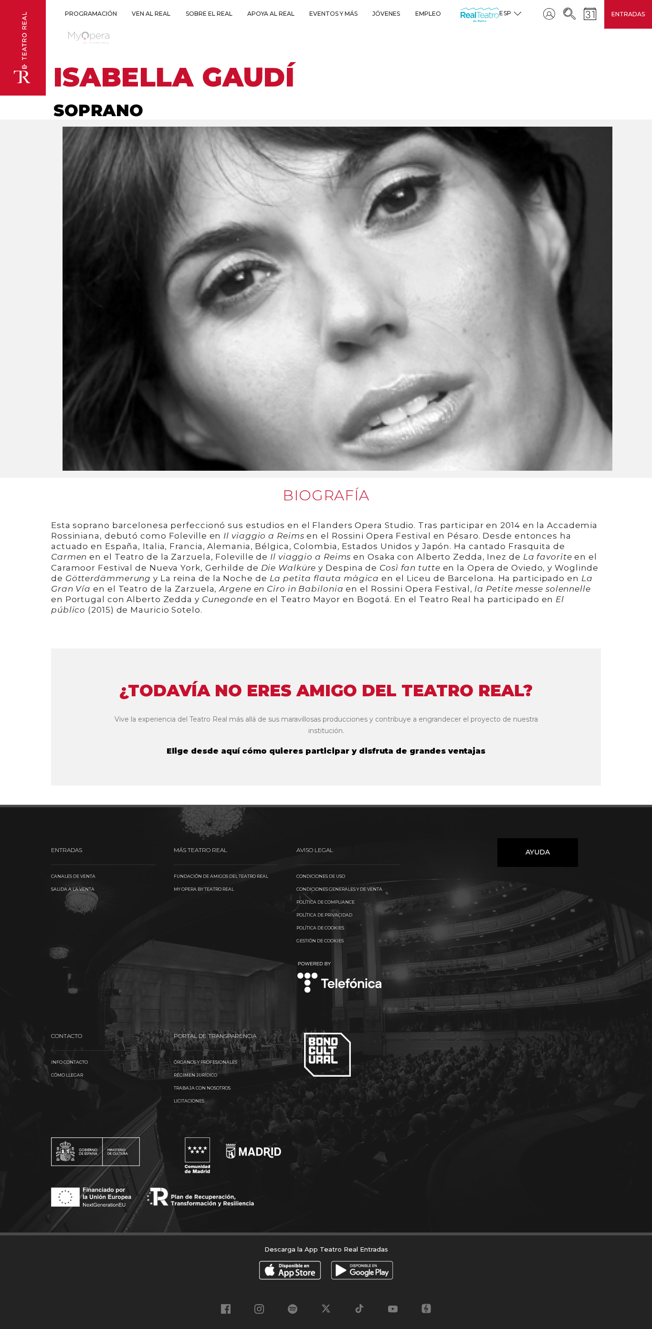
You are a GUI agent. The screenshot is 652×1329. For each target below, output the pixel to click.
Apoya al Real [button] (270, 13)
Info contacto (69, 1062)
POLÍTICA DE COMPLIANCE (325, 902)
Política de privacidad (324, 915)
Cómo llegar (67, 1075)
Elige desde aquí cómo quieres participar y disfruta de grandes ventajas (326, 751)
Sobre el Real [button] (209, 13)
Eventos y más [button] (333, 13)
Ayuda (538, 852)
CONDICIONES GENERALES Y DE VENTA (339, 889)
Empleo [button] (428, 13)
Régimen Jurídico (195, 1075)
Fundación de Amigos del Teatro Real (221, 876)
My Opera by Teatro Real (204, 889)
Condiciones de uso (320, 876)
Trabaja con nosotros (202, 1088)
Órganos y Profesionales (205, 1062)
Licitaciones (189, 1100)
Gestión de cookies (320, 940)
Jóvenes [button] (386, 13)
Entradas (628, 14)
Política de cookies (320, 927)
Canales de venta (73, 876)
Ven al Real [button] (151, 13)
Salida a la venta (73, 889)
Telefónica (339, 978)
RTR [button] (462, 13)
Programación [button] (91, 13)
